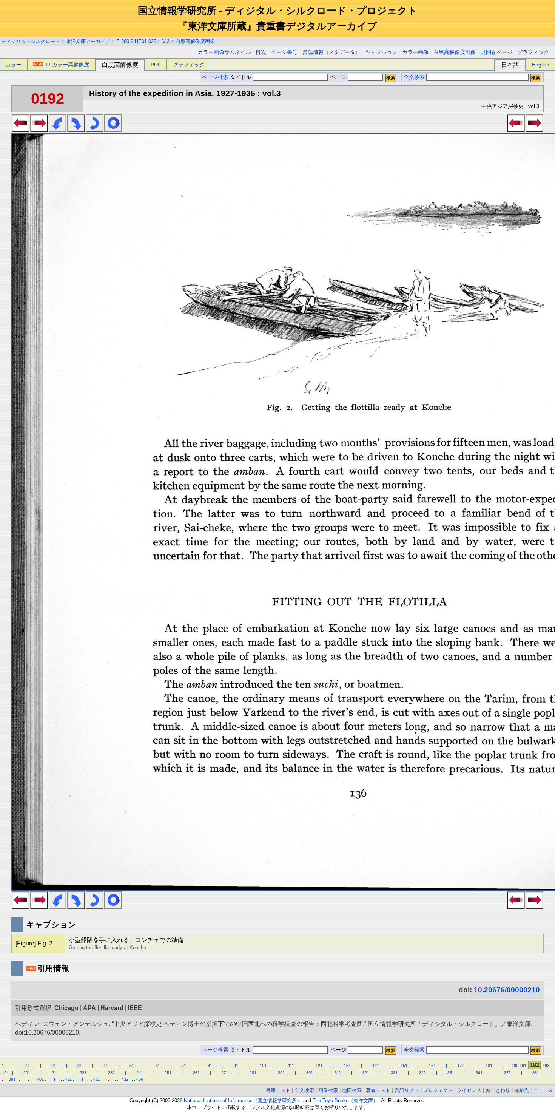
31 (79, 1065)
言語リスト (407, 1090)
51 (132, 1065)
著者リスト (378, 1090)
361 (479, 1072)
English (540, 65)
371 (507, 1072)
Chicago (66, 1008)
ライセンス (469, 1090)
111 (291, 1065)
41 (105, 1065)
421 (96, 1079)
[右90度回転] (76, 130)
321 (365, 1072)
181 (489, 1065)
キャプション (381, 52)
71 (184, 1065)
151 (404, 1065)
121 (319, 1065)
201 (26, 1072)
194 (5, 1072)
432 (125, 1079)
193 (546, 1065)
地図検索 (352, 1090)
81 (210, 1065)
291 (281, 1072)
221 (83, 1072)
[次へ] (39, 130)
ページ (338, 77)
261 (196, 1072)
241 (139, 1072)
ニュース (543, 1090)
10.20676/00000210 (507, 990)
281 (253, 1072)
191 (523, 1065)
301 (309, 1072)
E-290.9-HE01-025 (136, 41)
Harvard (111, 1008)
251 (168, 1072)
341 (422, 1072)
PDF (156, 65)
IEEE (135, 1008)
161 (432, 1065)
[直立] (113, 130)
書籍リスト (278, 1090)
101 (263, 1065)
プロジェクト (438, 1090)
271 (224, 1072)
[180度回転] (94, 130)
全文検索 (414, 77)
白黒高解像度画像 (195, 41)
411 (68, 1079)
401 (40, 1079)
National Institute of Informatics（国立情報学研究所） (243, 1100)
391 (12, 1079)
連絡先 (521, 1090)
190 (515, 1065)
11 (28, 1065)
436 (139, 1079)
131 (347, 1065)
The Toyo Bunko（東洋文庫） (345, 1100)
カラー (14, 65)
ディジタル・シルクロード (30, 41)
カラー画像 (415, 52)
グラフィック (533, 52)
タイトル (241, 77)
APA (89, 1008)
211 (55, 1072)
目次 (261, 52)
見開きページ (496, 52)
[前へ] (20, 130)
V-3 (166, 41)
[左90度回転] (57, 130)
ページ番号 (284, 52)
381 (535, 1072)
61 (158, 1065)
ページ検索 (215, 77)
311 (338, 1072)
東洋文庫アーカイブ (88, 41)
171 (460, 1065)
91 (236, 1065)
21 (53, 1065)
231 (111, 1072)
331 (394, 1072)
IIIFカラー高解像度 (66, 65)
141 (375, 1065)
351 (450, 1072)
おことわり (498, 1090)
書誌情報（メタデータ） (331, 52)
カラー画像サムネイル (224, 52)
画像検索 (328, 1090)
